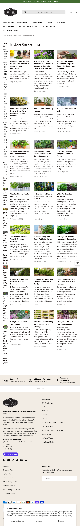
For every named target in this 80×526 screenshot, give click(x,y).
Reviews (45, 411)
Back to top (40, 389)
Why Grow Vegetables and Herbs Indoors (19, 152)
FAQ (43, 407)
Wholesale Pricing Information (52, 430)
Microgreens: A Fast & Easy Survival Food (66, 323)
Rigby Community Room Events (53, 422)
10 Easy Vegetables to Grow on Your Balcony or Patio (43, 196)
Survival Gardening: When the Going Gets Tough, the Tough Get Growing (66, 64)
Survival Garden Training (14, 35)
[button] (76, 12)
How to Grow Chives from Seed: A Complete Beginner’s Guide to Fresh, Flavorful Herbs (43, 64)
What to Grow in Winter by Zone (66, 110)
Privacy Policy (67, 516)
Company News (47, 426)
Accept (39, 521)
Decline (61, 521)
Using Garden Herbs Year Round (18, 323)
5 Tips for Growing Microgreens (64, 195)
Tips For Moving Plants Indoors (19, 195)
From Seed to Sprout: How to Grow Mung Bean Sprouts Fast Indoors (19, 112)
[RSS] (34, 35)
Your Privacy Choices (10, 482)
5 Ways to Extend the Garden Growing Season (19, 281)
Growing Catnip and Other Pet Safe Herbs (43, 238)
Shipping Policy (8, 470)
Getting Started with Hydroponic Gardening (66, 238)
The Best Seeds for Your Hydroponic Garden (18, 239)
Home (4, 35)
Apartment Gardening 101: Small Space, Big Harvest (66, 281)
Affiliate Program (47, 434)
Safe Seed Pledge (48, 442)
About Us (45, 415)
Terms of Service (9, 486)
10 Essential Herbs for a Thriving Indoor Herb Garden (43, 281)
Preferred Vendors (48, 438)
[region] (40, 380)
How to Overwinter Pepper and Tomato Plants (65, 153)
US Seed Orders (39, 1)
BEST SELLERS (8, 23)
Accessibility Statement (11, 490)
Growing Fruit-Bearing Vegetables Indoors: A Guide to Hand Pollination (19, 64)
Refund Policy (8, 474)
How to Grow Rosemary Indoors (43, 110)
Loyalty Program (9, 493)
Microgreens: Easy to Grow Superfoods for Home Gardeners (42, 153)
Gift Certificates (47, 403)
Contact (44, 419)
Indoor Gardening (27, 35)
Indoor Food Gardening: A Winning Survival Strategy (43, 324)
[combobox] (43, 12)
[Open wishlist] (77, 263)
